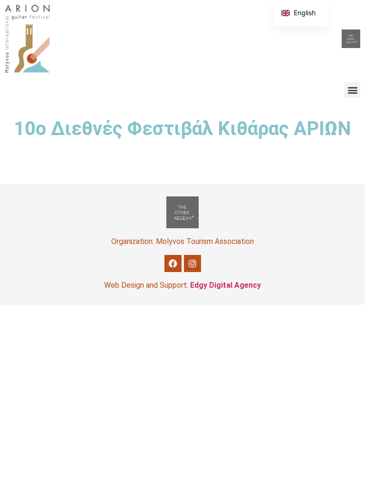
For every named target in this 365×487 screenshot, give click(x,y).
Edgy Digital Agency (225, 285)
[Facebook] (173, 263)
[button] (352, 90)
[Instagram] (192, 263)
